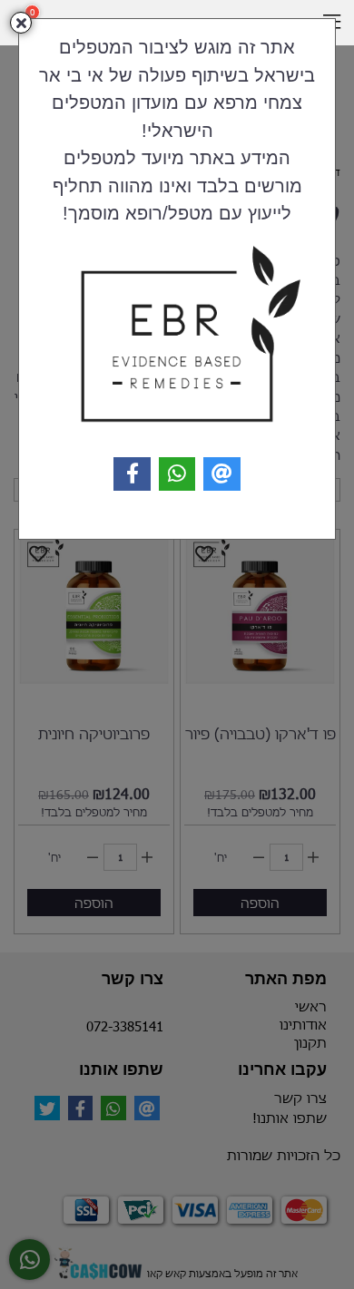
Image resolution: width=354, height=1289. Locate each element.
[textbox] (177, 130)
